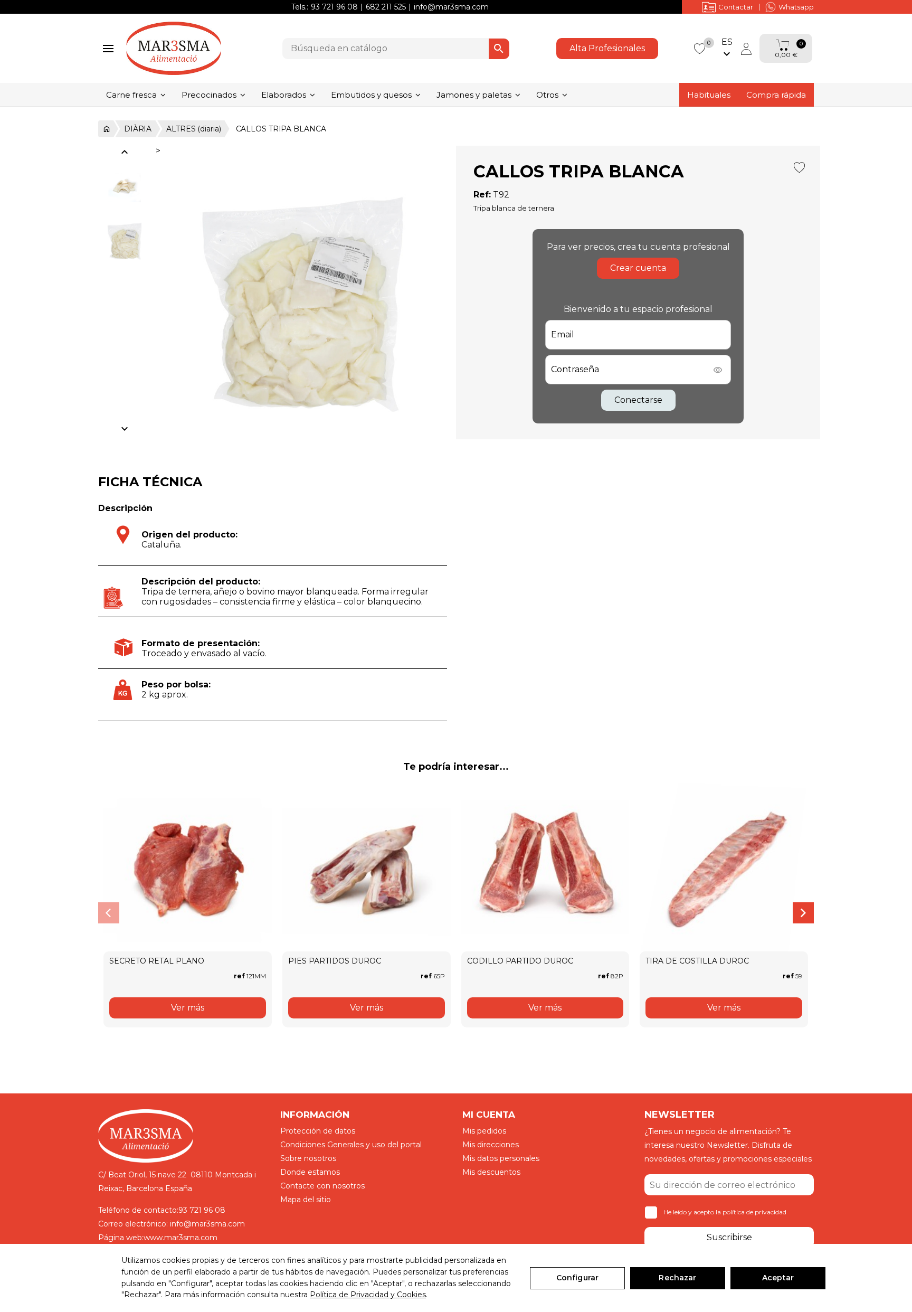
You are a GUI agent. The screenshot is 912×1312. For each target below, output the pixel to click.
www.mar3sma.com (180, 1237)
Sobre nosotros (308, 1158)
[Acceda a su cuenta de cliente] (746, 48)
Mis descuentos (491, 1172)
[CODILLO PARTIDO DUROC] (545, 867)
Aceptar (778, 1277)
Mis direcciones (490, 1144)
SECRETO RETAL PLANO (156, 961)
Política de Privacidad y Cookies (368, 1294)
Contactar (735, 7)
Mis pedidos (484, 1131)
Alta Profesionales (607, 48)
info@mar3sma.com (451, 7)
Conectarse (638, 400)
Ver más (187, 1008)
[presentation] (108, 912)
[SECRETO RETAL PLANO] (187, 867)
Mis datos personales (500, 1158)
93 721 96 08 (334, 7)
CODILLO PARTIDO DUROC (520, 961)
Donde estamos (310, 1172)
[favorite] (699, 48)
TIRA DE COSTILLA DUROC (697, 961)
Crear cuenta (638, 268)
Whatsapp (796, 7)
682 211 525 (386, 7)
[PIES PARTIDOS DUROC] (366, 867)
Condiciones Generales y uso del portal (351, 1144)
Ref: (482, 195)
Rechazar (677, 1277)
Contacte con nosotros (322, 1186)
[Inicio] (105, 128)
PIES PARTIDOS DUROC (334, 961)
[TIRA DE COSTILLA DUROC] (724, 867)
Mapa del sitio (305, 1199)
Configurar (577, 1277)
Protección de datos (317, 1131)
